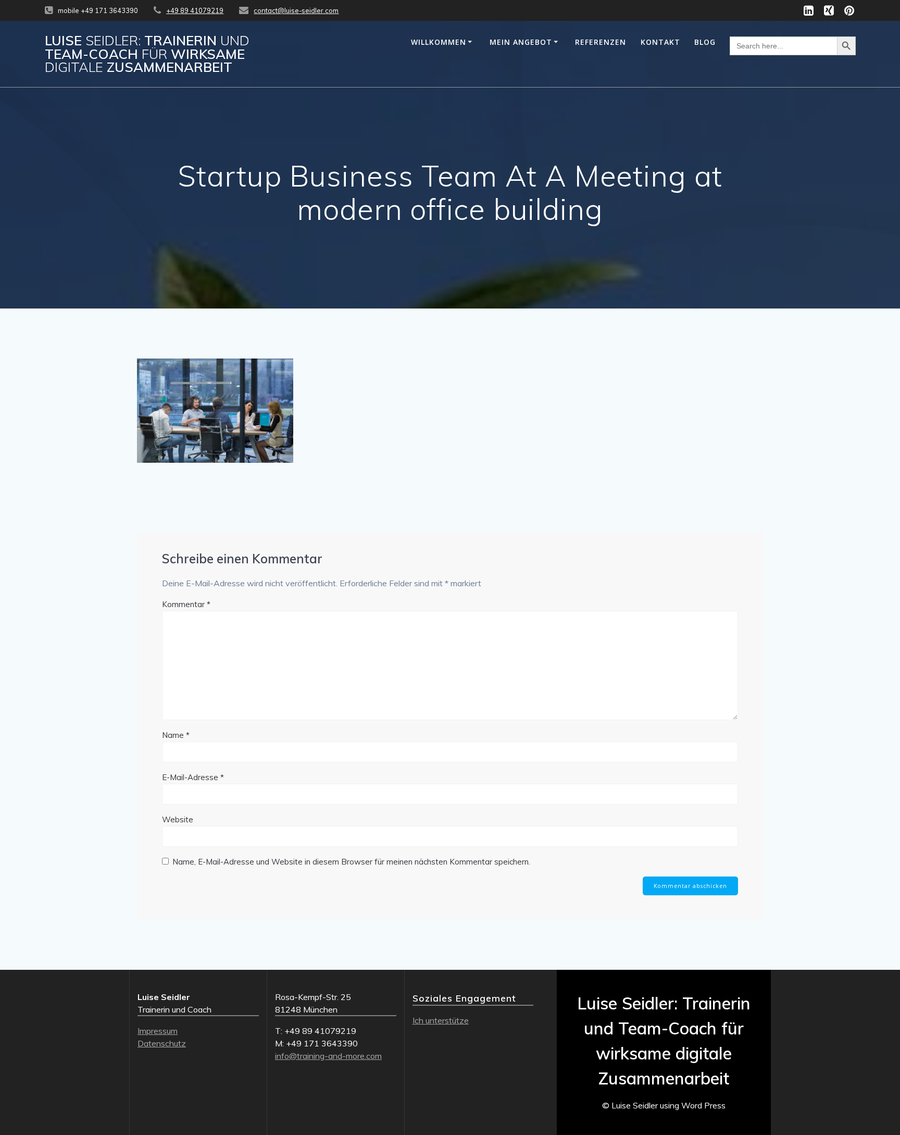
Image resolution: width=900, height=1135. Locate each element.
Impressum (158, 1031)
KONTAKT (660, 42)
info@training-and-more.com (328, 1056)
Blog (705, 42)
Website (177, 819)
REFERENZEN (600, 42)
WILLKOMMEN (438, 42)
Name (176, 735)
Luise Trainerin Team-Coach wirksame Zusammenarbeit (147, 54)
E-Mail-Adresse (193, 777)
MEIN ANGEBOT (521, 42)
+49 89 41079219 (194, 10)
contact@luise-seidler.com (296, 10)
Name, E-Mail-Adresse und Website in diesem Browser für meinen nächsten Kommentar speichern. (351, 862)
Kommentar (186, 604)
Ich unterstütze (441, 1020)
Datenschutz (162, 1043)
